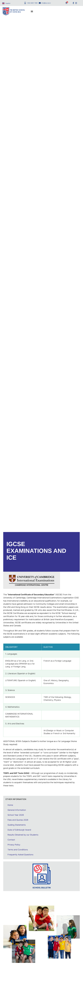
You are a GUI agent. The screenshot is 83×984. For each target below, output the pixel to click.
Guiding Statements (17, 825)
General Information (17, 810)
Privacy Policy (14, 845)
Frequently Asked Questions (20, 854)
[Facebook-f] (73, 3)
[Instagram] (76, 3)
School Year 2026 (16, 815)
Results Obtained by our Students (23, 835)
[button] (32, 11)
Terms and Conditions (18, 849)
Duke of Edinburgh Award (19, 830)
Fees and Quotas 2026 (18, 820)
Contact (11, 840)
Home (10, 805)
